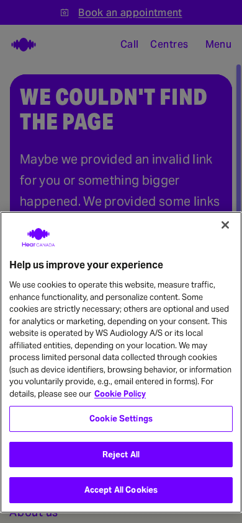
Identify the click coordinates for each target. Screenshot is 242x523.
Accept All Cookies (121, 490)
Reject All (121, 454)
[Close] (225, 225)
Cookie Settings (121, 418)
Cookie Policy (120, 394)
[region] (121, 362)
